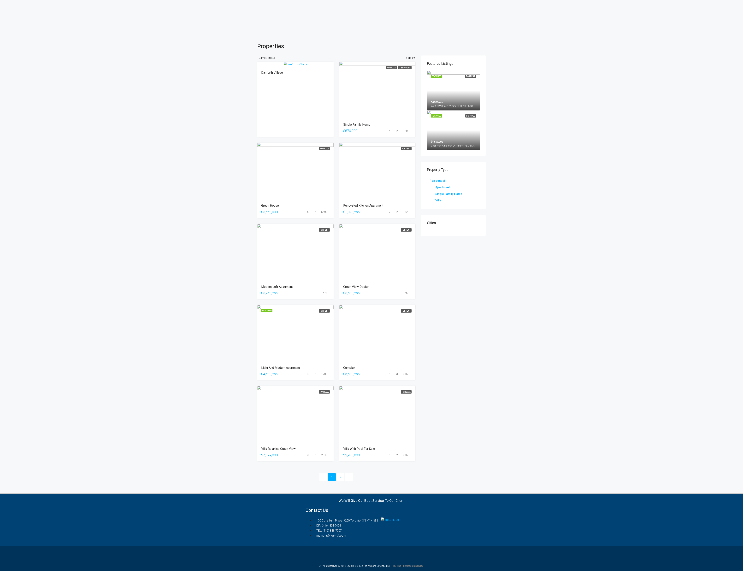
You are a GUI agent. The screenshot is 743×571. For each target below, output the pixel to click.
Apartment (442, 187)
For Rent (406, 149)
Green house (270, 205)
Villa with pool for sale (359, 449)
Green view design (356, 287)
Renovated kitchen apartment (363, 205)
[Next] (349, 477)
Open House (405, 68)
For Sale (391, 68)
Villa (438, 200)
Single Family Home (448, 194)
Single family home (356, 124)
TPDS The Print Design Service (407, 566)
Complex (349, 368)
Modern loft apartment (277, 287)
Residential (437, 180)
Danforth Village (272, 72)
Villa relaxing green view (278, 449)
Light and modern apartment (280, 368)
